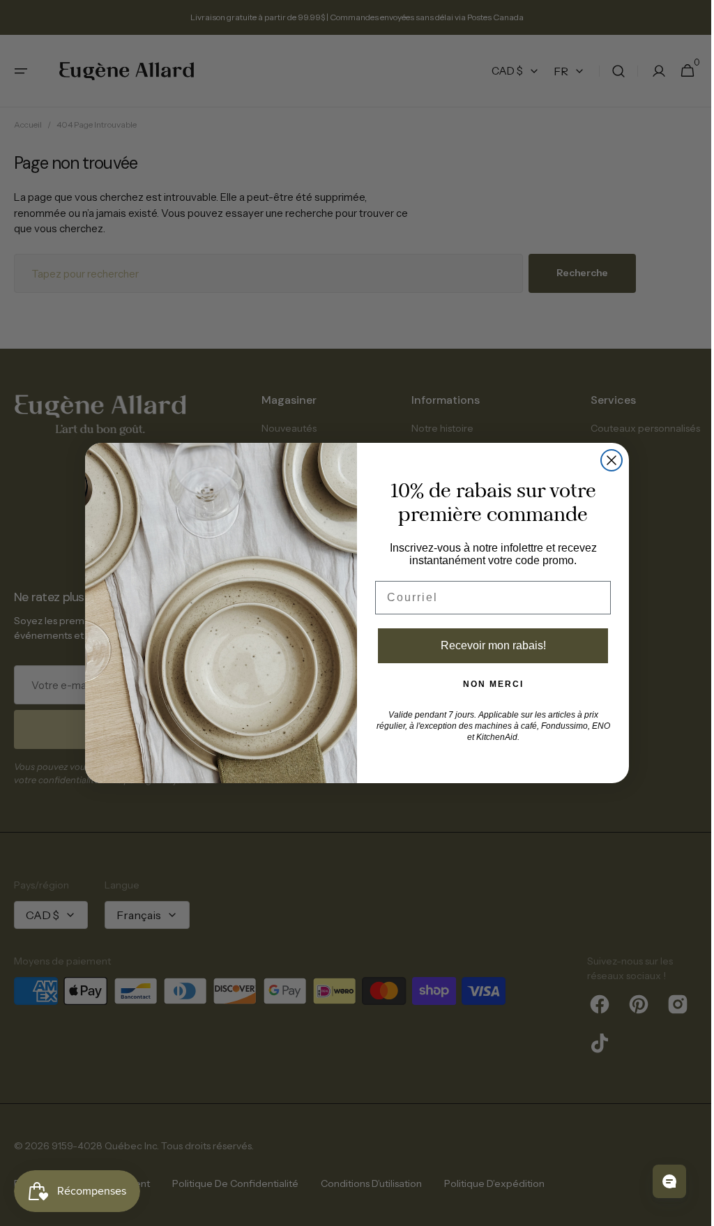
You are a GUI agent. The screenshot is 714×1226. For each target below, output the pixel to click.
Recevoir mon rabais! (487, 645)
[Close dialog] (606, 460)
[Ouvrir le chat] (659, 1181)
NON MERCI (487, 684)
